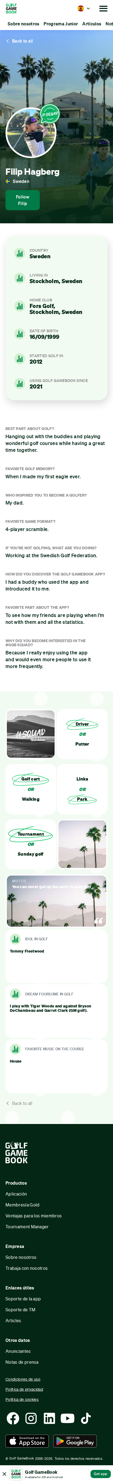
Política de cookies (22, 1399)
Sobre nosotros (20, 1257)
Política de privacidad (24, 1389)
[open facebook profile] (12, 1418)
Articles (13, 1320)
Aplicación (16, 1193)
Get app (101, 1474)
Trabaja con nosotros (26, 1268)
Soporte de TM (20, 1309)
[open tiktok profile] (85, 1418)
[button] (84, 8)
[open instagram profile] (31, 1418)
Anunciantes (18, 1351)
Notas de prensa (22, 1362)
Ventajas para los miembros (33, 1215)
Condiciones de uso (23, 1379)
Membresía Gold (22, 1204)
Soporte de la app (23, 1298)
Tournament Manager (27, 1226)
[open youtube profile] (67, 1418)
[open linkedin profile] (49, 1418)
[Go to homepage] (18, 8)
